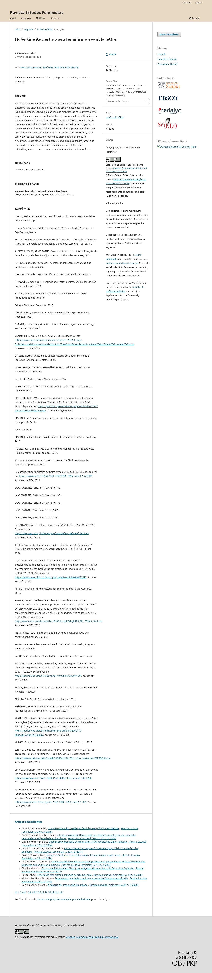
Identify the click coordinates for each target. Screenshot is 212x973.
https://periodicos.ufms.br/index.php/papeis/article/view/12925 (51, 577)
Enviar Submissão (169, 34)
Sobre (53, 18)
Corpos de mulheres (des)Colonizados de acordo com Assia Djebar (84, 854)
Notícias (40, 18)
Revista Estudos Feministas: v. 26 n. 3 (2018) (118, 874)
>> (61, 891)
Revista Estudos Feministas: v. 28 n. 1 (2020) (114, 884)
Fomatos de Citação (118, 101)
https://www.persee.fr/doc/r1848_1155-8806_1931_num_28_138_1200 (53, 777)
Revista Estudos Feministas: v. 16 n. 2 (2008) (92, 838)
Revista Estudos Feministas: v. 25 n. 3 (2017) (58, 851)
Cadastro (187, 2)
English (161, 54)
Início (17, 29)
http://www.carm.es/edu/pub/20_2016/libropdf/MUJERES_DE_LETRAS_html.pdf (58, 621)
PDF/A (112, 54)
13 (49, 891)
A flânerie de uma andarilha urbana (68, 884)
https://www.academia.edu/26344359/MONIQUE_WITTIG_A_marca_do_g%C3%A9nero (62, 758)
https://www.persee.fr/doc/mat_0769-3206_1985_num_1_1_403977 (55, 476)
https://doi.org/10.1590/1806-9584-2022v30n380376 (50, 67)
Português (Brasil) (167, 64)
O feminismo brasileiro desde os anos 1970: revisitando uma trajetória (88, 841)
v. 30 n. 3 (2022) (45, 29)
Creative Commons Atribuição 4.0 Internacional (92, 936)
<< (16, 891)
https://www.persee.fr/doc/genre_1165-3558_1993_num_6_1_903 (51, 802)
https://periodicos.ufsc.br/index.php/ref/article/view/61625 (48, 675)
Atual (13, 18)
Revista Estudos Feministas (36, 12)
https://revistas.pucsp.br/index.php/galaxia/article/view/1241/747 (52, 533)
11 (42, 891)
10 (39, 891)
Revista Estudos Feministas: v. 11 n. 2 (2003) (86, 864)
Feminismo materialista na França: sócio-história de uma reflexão (91, 878)
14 (52, 891)
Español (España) (167, 59)
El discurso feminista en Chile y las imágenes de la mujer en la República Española (87, 868)
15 (56, 891)
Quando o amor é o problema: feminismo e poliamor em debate (83, 828)
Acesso (198, 2)
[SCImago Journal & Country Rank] (176, 146)
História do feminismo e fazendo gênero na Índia (64, 874)
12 (46, 891)
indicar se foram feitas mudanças (122, 263)
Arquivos (26, 18)
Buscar (195, 18)
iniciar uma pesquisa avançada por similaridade (64, 899)
